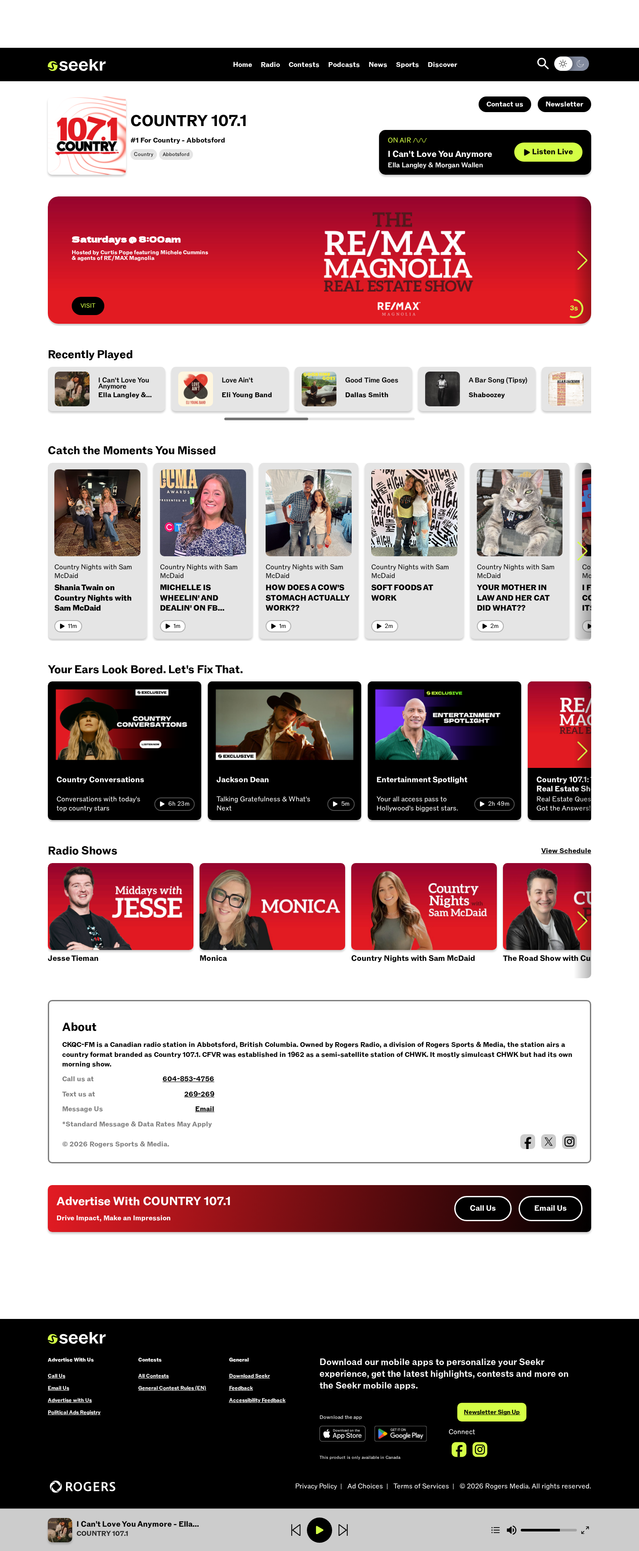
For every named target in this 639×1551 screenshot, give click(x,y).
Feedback (241, 1388)
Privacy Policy (316, 1486)
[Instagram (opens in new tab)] (569, 1141)
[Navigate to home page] (77, 65)
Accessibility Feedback (257, 1400)
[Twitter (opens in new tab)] (548, 1141)
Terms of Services (421, 1486)
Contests (304, 65)
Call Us (483, 1208)
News (378, 65)
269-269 (199, 1094)
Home (242, 65)
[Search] (543, 63)
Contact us (504, 104)
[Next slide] (582, 260)
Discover (442, 65)
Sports (407, 65)
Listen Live (552, 152)
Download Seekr (249, 1375)
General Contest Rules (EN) (172, 1388)
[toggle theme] (571, 63)
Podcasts (344, 65)
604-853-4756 (188, 1079)
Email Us (550, 1208)
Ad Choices (365, 1486)
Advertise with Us (70, 1400)
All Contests (153, 1375)
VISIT (88, 306)
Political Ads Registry (74, 1412)
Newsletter (564, 104)
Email (204, 1109)
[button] (120, 920)
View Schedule (566, 851)
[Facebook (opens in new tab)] (527, 1141)
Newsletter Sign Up (492, 1412)
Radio (270, 65)
